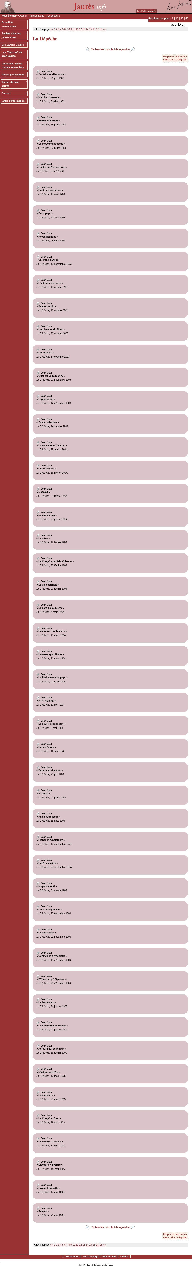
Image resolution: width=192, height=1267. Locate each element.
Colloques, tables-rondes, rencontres (13, 65)
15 (90, 29)
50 (186, 18)
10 (177, 18)
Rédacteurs (72, 1256)
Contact (6, 93)
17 (97, 29)
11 (77, 29)
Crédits (124, 1256)
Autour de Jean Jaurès (10, 84)
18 (100, 29)
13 (83, 29)
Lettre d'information (13, 101)
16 (94, 29)
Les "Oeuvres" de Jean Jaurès (12, 54)
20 (182, 18)
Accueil (23, 15)
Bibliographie (37, 15)
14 (87, 29)
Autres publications (13, 74)
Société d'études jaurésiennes (11, 35)
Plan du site (109, 1256)
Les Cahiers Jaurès (146, 11)
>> (104, 29)
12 (80, 29)
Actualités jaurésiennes (9, 24)
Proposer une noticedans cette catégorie (175, 58)
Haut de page (90, 1256)
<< (51, 29)
